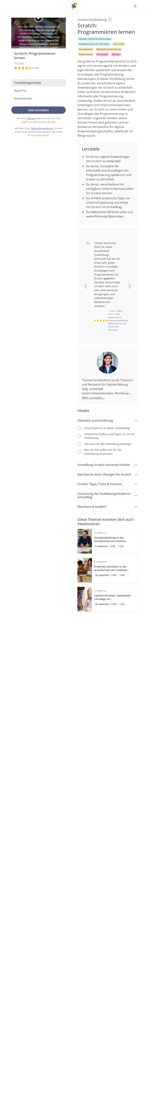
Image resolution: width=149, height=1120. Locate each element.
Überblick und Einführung (95, 421)
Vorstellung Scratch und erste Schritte (103, 465)
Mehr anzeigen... (93, 398)
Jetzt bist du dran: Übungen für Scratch (104, 474)
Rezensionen (23, 98)
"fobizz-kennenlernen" (43, 128)
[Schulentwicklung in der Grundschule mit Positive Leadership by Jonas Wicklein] (107, 541)
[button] (135, 6)
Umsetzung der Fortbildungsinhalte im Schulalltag (103, 495)
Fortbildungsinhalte (27, 83)
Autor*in (20, 91)
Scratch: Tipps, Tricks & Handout (99, 484)
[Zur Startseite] (74, 5)
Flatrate (31, 118)
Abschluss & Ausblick (91, 507)
